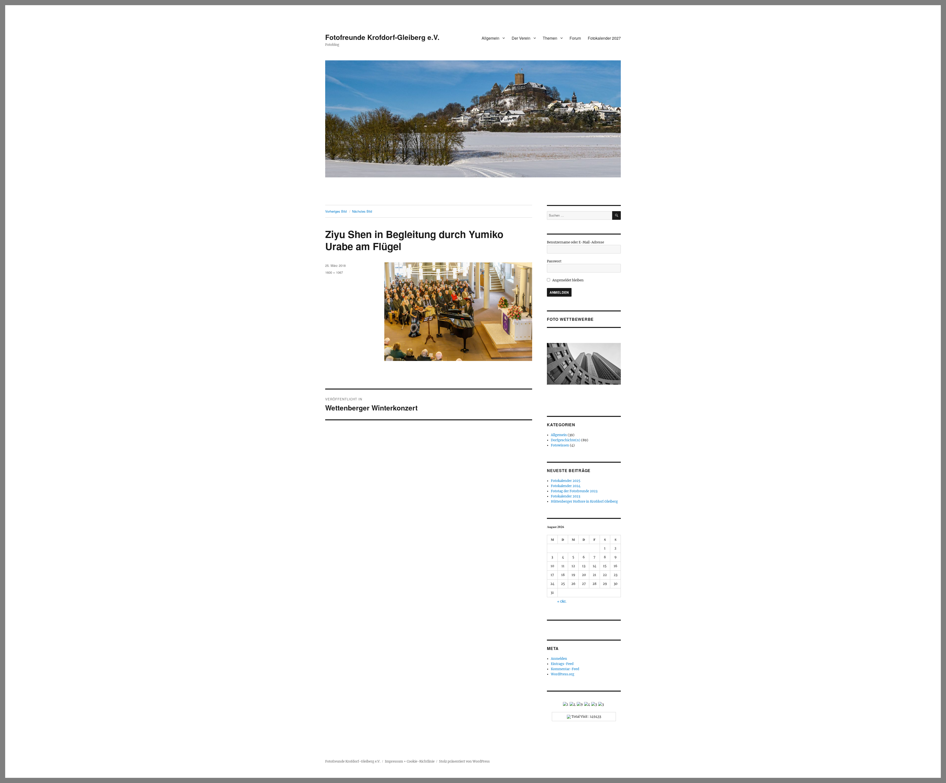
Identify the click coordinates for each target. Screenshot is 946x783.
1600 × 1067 (334, 272)
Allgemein (490, 38)
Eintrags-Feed (562, 664)
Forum (575, 38)
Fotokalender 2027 (604, 38)
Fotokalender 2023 (565, 496)
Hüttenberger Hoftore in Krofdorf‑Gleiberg (584, 501)
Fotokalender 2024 (565, 486)
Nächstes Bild (362, 211)
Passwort (554, 261)
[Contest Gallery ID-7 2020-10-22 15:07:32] (584, 364)
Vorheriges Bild (336, 211)
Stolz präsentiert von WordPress (464, 761)
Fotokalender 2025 (565, 481)
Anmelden (559, 659)
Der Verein (521, 38)
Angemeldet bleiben (568, 280)
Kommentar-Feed (565, 669)
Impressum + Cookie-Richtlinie (410, 761)
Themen (550, 38)
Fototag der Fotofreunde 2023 (574, 491)
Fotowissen (560, 445)
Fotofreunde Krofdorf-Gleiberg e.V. (382, 37)
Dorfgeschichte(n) (565, 440)
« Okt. (561, 601)
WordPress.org (562, 674)
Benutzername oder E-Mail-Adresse (575, 242)
